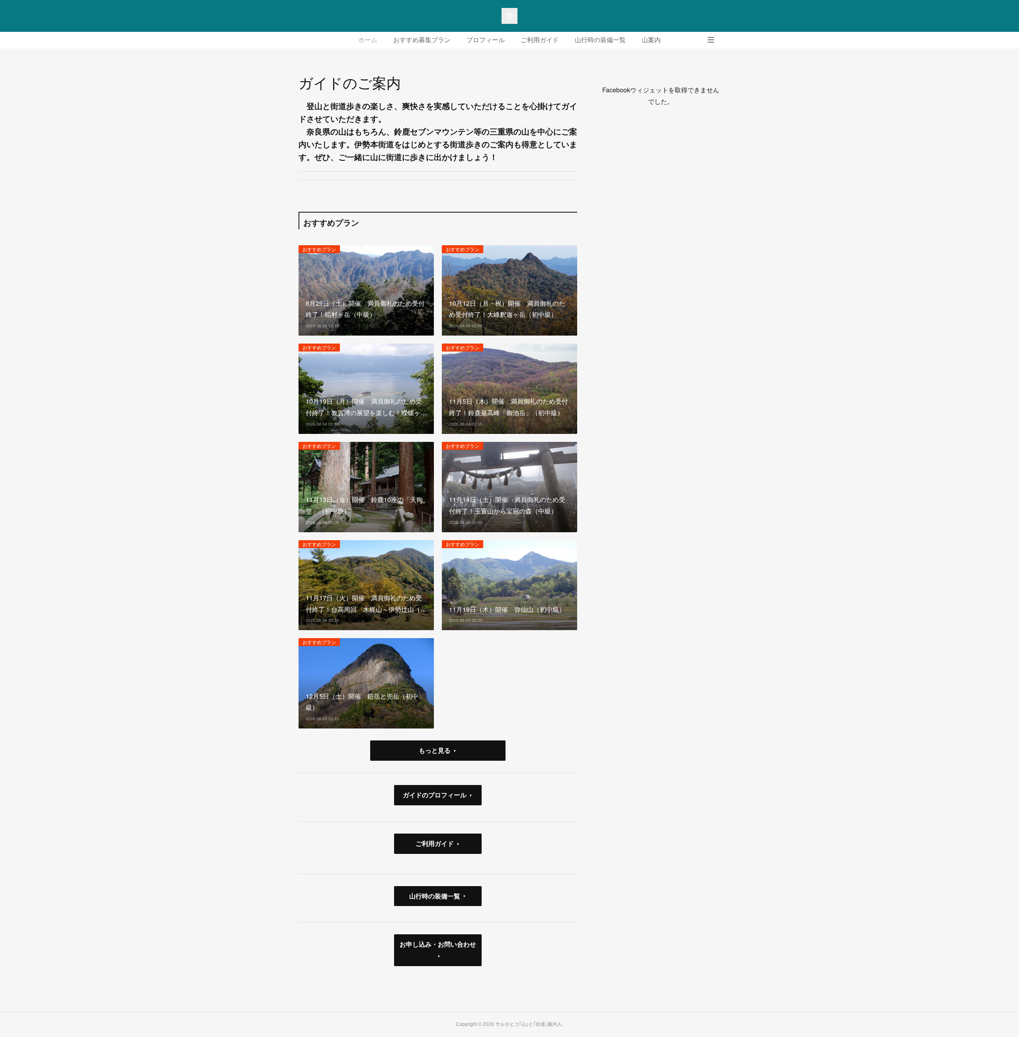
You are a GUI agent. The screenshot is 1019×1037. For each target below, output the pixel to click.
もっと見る (435, 750)
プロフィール (486, 40)
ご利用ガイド (540, 40)
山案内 (651, 40)
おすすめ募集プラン (422, 40)
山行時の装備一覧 (600, 40)
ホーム (367, 40)
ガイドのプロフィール (435, 794)
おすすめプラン (319, 249)
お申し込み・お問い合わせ (438, 944)
